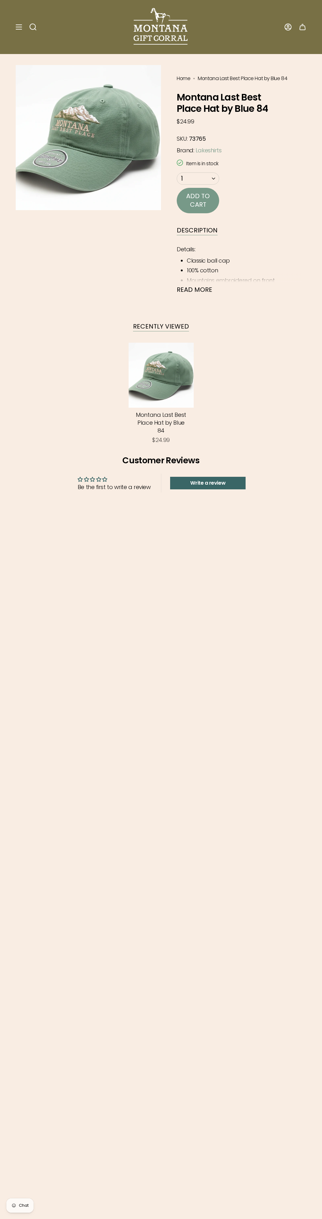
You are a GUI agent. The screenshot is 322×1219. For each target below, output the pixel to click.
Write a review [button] (207, 483)
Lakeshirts (209, 150)
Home (183, 78)
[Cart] (302, 27)
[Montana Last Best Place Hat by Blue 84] (161, 375)
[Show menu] (19, 27)
